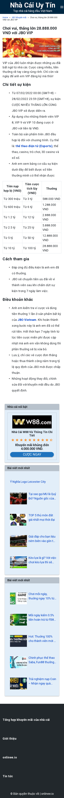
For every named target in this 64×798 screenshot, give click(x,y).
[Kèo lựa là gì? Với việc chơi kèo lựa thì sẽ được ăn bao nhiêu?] (18, 562)
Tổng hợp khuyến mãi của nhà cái (26, 719)
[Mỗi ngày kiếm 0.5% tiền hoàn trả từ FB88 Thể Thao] (18, 620)
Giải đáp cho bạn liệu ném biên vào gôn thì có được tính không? (42, 539)
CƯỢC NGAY (32, 454)
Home (5, 17)
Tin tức (8, 776)
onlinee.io (10, 757)
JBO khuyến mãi (19, 17)
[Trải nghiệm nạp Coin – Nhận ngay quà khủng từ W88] (18, 683)
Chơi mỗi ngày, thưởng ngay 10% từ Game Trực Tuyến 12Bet (41, 596)
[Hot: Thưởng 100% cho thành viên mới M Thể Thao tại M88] (18, 641)
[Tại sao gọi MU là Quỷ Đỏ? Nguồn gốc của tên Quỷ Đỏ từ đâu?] (18, 498)
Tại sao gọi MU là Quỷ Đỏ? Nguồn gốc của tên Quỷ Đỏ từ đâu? (42, 496)
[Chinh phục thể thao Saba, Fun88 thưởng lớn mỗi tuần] (18, 662)
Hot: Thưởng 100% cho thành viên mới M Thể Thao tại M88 (42, 639)
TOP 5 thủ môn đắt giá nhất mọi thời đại (42, 517)
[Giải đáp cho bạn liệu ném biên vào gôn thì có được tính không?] (18, 541)
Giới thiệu (9, 738)
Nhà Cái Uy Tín (32, 5)
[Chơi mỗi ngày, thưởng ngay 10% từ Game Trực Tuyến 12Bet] (18, 598)
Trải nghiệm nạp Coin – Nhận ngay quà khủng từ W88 (42, 681)
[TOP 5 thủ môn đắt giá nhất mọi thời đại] (18, 520)
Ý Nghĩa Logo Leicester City (28, 481)
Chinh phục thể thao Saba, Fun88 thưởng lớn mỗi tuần (42, 660)
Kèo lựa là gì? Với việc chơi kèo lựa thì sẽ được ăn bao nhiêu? (42, 560)
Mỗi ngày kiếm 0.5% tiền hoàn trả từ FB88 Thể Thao (42, 617)
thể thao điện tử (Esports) (34, 146)
